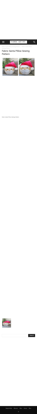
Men (21, 408)
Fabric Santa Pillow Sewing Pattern (11, 46)
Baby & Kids (9, 408)
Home (25, 408)
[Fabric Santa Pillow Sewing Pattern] (18, 76)
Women (16, 408)
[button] (3, 42)
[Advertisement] (18, 19)
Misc (30, 408)
